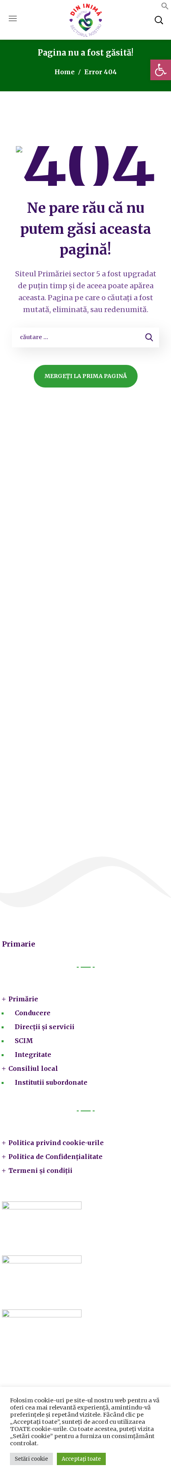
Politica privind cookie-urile (56, 1143)
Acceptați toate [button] (81, 1459)
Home (64, 72)
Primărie (23, 999)
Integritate (33, 1055)
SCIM (24, 1041)
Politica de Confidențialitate (55, 1157)
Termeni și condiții (40, 1170)
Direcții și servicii (44, 1027)
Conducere (33, 1013)
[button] (165, 8)
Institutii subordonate (51, 1082)
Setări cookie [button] (31, 1459)
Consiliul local (33, 1068)
